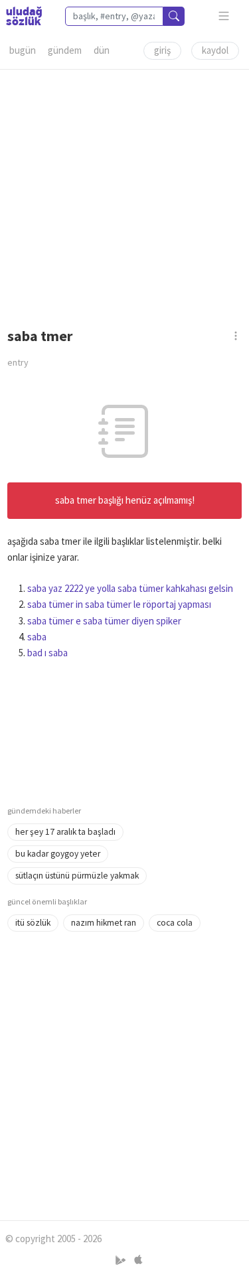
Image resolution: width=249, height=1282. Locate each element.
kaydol (215, 50)
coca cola (175, 922)
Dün (102, 50)
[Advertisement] (124, 194)
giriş (162, 50)
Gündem (65, 50)
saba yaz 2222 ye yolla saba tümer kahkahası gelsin (130, 588)
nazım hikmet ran (103, 922)
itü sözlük (32, 922)
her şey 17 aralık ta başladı (65, 831)
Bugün (22, 50)
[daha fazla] (224, 16)
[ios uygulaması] (138, 1259)
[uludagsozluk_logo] (23, 16)
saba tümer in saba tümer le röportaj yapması (119, 604)
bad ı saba (47, 652)
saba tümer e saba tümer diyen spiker (104, 620)
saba (36, 636)
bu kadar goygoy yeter (57, 853)
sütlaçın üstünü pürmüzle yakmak (77, 875)
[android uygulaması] (122, 1259)
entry (18, 362)
